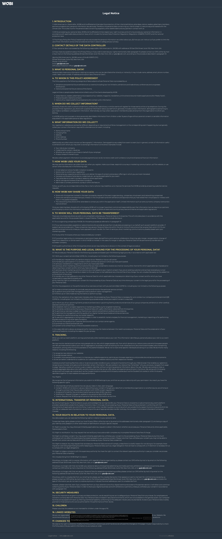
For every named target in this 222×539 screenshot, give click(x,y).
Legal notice (52, 536)
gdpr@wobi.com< (101, 462)
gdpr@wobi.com (63, 63)
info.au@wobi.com (66, 536)
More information (137, 518)
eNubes (171, 536)
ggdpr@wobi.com (145, 468)
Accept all (147, 518)
